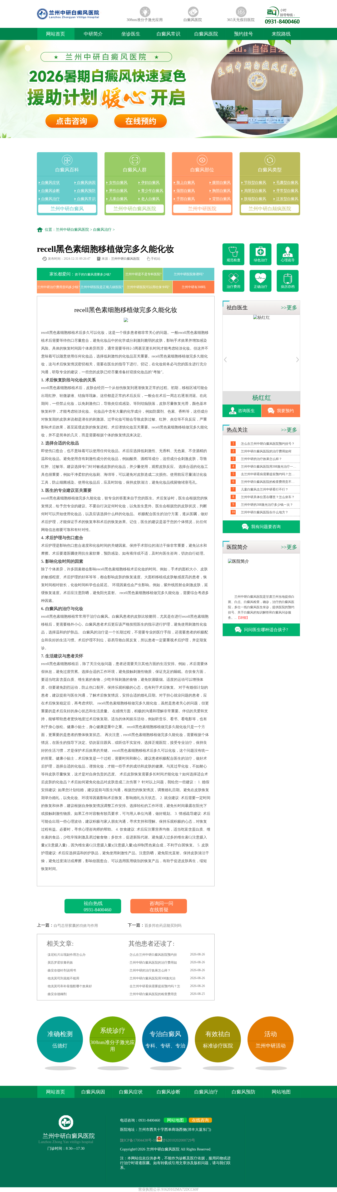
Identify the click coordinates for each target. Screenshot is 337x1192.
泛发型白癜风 (287, 199)
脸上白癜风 (185, 183)
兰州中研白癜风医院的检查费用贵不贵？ (268, 482)
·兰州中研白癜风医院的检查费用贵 (166, 994)
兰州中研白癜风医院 (134, 208)
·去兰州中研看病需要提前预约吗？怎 (166, 986)
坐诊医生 (130, 34)
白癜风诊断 (50, 191)
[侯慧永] (261, 317)
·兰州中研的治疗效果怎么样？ (166, 970)
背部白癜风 (221, 199)
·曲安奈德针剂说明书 (61, 970)
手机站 (155, 258)
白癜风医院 (193, 20)
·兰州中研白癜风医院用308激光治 (166, 978)
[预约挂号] (225, 361)
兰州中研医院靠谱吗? (189, 274)
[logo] (79, 19)
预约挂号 (243, 34)
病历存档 (288, 287)
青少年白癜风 (152, 191)
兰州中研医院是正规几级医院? (102, 287)
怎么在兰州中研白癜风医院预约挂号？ (268, 444)
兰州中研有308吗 (193, 287)
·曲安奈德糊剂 (57, 994)
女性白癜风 (118, 183)
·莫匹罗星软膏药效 (60, 962)
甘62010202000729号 (178, 1140)
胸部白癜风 (221, 191)
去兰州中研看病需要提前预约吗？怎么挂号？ (268, 474)
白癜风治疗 (50, 199)
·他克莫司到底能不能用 (63, 978)
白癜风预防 (86, 191)
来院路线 (281, 34)
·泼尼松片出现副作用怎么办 (66, 954)
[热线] (282, 22)
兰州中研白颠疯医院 (270, 208)
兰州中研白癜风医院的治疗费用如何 (266, 451)
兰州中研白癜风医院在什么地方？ (264, 512)
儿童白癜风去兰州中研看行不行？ (264, 489)
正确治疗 (260, 287)
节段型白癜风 (255, 183)
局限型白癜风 (255, 191)
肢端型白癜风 (255, 199)
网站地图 (281, 1091)
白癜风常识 (168, 34)
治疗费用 (233, 287)
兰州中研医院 (202, 208)
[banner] (168, 89)
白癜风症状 (50, 183)
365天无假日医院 (241, 20)
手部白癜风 (185, 199)
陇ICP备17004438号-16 (138, 1140)
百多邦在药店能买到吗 (163, 926)
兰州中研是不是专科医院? (143, 274)
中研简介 (93, 34)
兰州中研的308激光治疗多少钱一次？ (267, 505)
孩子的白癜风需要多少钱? (80, 274)
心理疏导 (288, 260)
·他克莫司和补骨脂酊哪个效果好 (69, 986)
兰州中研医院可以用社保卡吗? (148, 287)
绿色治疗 (260, 260)
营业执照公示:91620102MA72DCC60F (168, 1189)
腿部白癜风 (221, 183)
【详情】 (243, 618)
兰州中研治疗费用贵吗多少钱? (58, 287)
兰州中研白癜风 (67, 208)
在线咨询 (200, 1120)
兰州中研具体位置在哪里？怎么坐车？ (268, 497)
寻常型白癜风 (287, 191)
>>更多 (289, 307)
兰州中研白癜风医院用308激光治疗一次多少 (268, 466)
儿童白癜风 (118, 199)
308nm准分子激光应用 (145, 20)
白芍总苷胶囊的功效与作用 (76, 926)
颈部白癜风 (185, 191)
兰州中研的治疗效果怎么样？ (261, 459)
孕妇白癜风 (150, 183)
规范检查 (233, 260)
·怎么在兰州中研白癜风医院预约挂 (166, 954)
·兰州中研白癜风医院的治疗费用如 (166, 962)
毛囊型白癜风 (287, 183)
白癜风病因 (86, 183)
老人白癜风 (150, 199)
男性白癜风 (118, 191)
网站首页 (55, 34)
